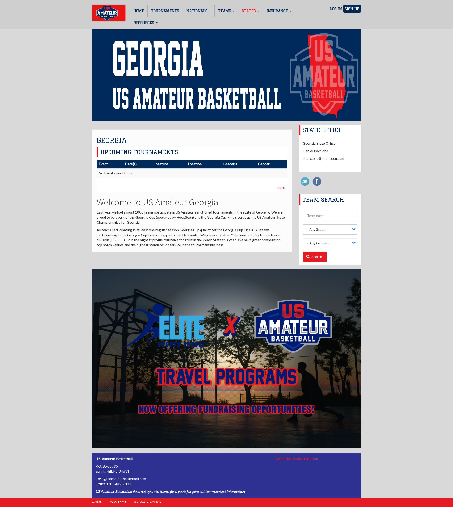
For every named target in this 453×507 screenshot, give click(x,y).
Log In (336, 9)
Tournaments (165, 11)
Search (316, 257)
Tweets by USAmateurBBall (296, 459)
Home (139, 11)
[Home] (108, 13)
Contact (118, 502)
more (281, 187)
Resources (144, 23)
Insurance (278, 11)
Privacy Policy (148, 502)
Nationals (197, 11)
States (249, 11)
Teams (225, 11)
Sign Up (352, 9)
